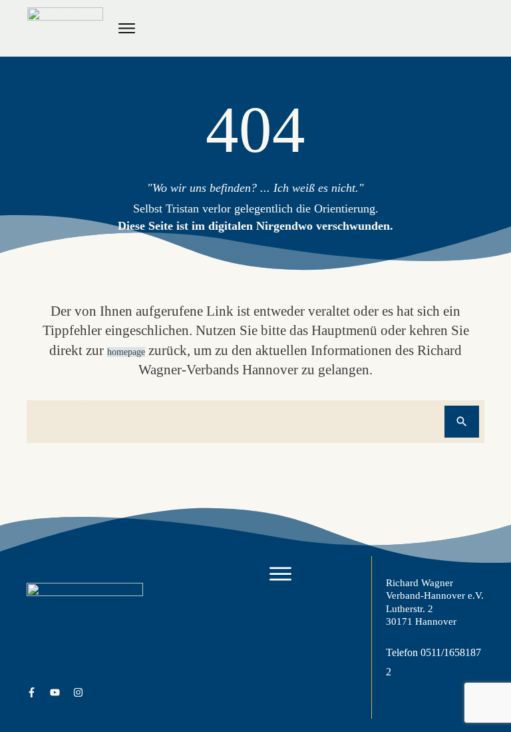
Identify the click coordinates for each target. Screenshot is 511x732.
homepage (126, 352)
